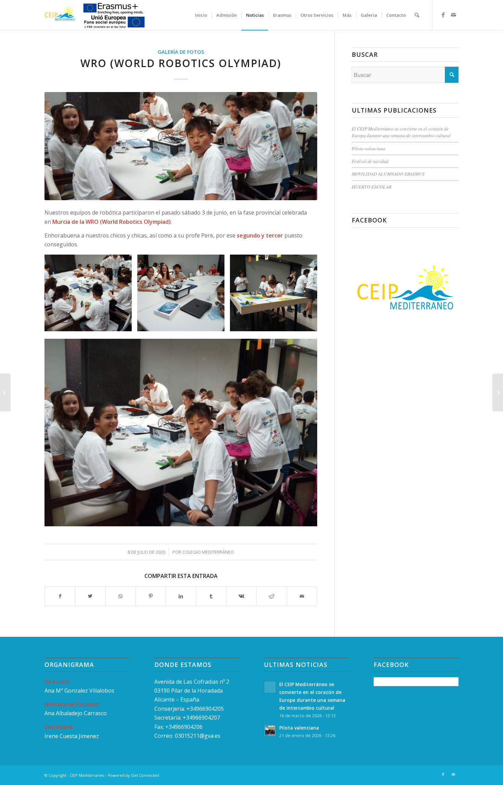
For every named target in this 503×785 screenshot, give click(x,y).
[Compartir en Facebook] (60, 596)
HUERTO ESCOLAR (371, 186)
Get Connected (145, 775)
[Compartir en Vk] (241, 596)
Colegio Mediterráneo (208, 552)
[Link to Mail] (453, 15)
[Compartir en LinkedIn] (181, 596)
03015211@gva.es (198, 735)
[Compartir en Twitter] (90, 596)
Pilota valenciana (368, 148)
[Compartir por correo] (302, 596)
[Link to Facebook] (443, 15)
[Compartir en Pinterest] (151, 596)
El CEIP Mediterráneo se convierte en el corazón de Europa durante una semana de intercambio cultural (401, 132)
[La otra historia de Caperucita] (497, 392)
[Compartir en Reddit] (271, 596)
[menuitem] (201, 15)
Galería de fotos (181, 52)
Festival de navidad (370, 161)
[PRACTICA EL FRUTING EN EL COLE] (5, 392)
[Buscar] (417, 15)
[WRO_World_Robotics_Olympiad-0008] (180, 146)
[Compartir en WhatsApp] (121, 596)
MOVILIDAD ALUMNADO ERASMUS (388, 173)
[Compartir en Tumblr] (211, 596)
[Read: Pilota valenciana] (270, 730)
